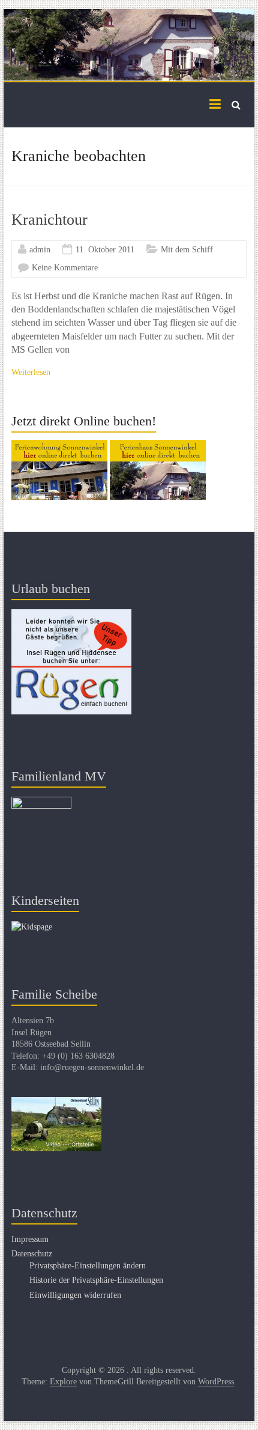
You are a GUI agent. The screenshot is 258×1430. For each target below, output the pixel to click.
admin (39, 249)
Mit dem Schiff (187, 249)
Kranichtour (49, 219)
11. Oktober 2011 (105, 249)
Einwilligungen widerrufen (75, 1295)
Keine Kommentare (65, 267)
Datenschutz (31, 1253)
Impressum (30, 1239)
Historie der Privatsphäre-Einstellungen (96, 1280)
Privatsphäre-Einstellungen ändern (87, 1265)
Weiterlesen (30, 372)
